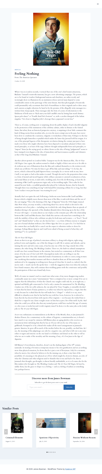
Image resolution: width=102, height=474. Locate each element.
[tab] (47, 452)
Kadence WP (70, 469)
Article (18, 70)
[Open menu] (98, 3)
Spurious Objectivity (49, 437)
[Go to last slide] (6, 431)
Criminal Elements (14, 437)
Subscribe (69, 387)
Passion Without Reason (84, 437)
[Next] (96, 431)
